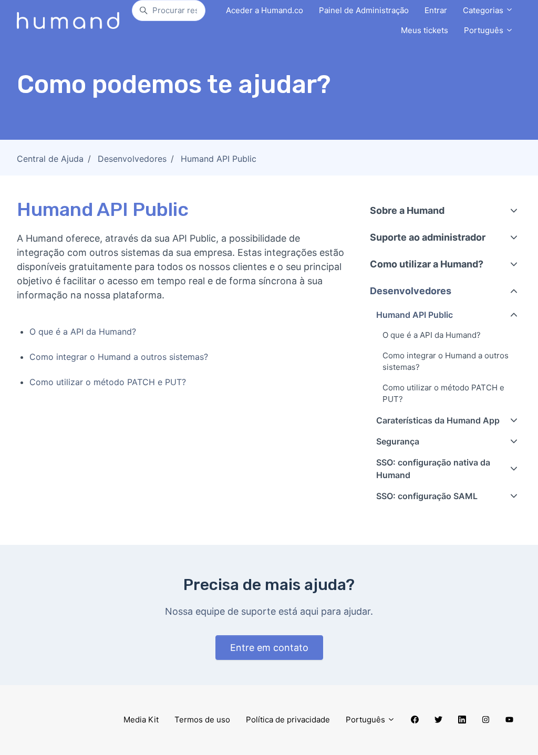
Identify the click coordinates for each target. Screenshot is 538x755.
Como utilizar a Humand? (426, 264)
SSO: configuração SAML (427, 496)
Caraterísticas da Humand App (438, 420)
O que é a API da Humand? (82, 331)
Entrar (436, 10)
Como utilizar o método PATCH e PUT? (107, 382)
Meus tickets (424, 30)
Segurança (397, 441)
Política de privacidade (288, 720)
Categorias (484, 10)
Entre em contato (269, 647)
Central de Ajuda (50, 158)
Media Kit (141, 720)
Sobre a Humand (407, 210)
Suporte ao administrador (427, 237)
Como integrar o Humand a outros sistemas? (118, 356)
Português (484, 30)
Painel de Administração (364, 10)
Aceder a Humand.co (264, 10)
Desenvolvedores (132, 158)
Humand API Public (218, 158)
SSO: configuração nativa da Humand (433, 468)
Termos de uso (202, 720)
